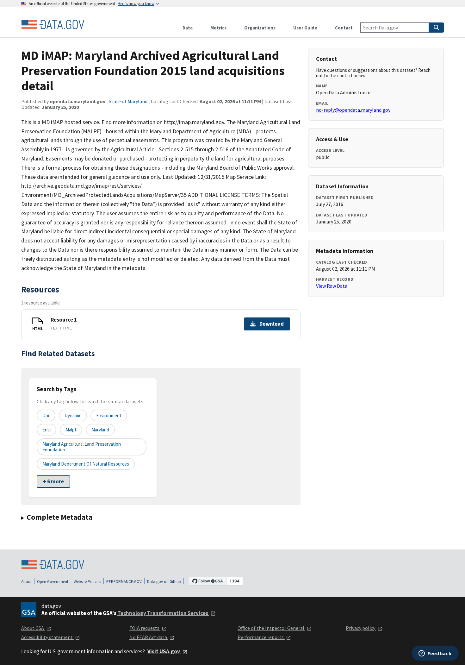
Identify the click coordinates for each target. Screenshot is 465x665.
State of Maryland (128, 101)
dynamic (73, 415)
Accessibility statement (47, 637)
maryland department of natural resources (85, 464)
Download (271, 323)
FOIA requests (144, 628)
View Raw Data (331, 286)
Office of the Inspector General (271, 628)
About (26, 581)
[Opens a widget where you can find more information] (435, 654)
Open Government (52, 581)
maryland (100, 430)
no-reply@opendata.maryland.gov (353, 110)
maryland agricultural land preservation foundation (81, 446)
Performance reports (261, 637)
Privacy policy (361, 628)
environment (108, 415)
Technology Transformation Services (163, 613)
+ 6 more (53, 481)
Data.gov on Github (164, 581)
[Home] (52, 24)
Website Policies (87, 581)
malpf (71, 430)
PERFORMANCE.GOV (124, 581)
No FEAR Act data (148, 637)
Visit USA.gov (164, 651)
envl (46, 430)
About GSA (33, 628)
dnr (46, 415)
